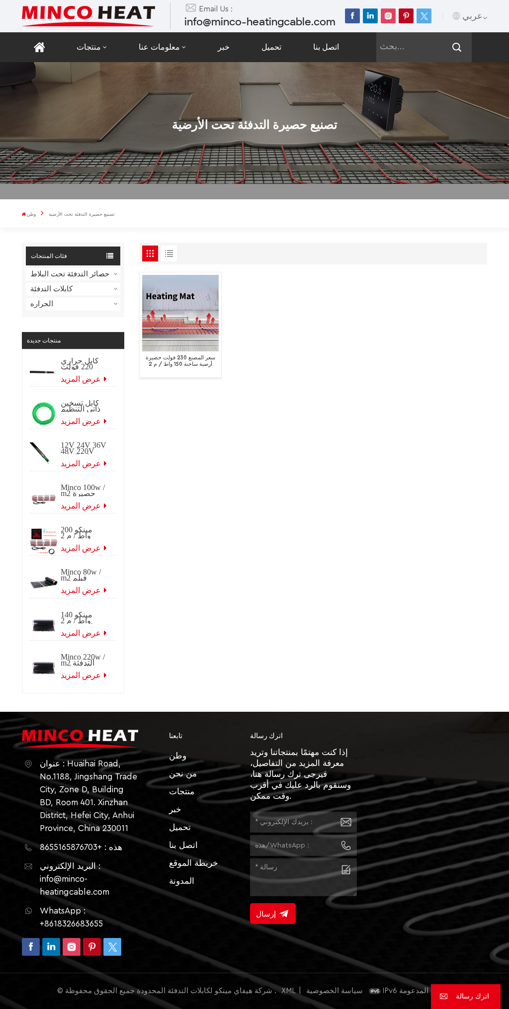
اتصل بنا (326, 47)
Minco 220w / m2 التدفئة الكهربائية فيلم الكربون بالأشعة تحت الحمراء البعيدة (83, 660)
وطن (31, 214)
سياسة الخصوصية (334, 991)
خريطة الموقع (193, 863)
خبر (224, 47)
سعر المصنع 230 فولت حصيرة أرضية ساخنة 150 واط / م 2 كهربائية (180, 361)
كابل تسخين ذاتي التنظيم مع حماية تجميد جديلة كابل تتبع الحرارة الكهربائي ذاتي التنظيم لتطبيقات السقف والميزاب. (83, 406)
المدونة (181, 881)
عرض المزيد (82, 379)
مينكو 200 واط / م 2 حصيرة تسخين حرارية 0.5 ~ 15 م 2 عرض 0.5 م (81, 533)
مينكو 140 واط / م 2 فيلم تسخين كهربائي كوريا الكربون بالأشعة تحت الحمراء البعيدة (82, 618)
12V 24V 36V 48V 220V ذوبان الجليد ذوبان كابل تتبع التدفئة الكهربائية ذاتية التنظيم (83, 448)
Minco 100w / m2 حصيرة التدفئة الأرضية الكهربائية (83, 491)
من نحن (183, 773)
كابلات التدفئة (51, 289)
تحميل (271, 47)
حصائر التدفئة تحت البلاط (69, 274)
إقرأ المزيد (174, 368)
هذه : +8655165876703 (81, 847)
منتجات (89, 47)
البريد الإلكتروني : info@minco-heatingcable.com (74, 879)
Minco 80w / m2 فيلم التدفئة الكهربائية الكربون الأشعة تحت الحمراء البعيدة (81, 575)
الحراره (41, 304)
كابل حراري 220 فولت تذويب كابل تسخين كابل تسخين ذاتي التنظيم (80, 364)
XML (288, 991)
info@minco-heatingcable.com (260, 21)
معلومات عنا (159, 47)
